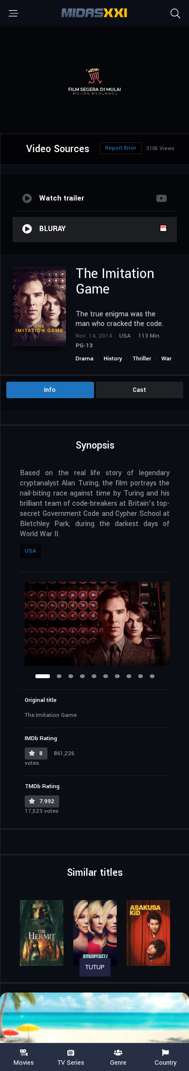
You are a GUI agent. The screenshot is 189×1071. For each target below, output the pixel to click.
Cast (139, 390)
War (166, 359)
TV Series (71, 1062)
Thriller (141, 359)
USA (30, 551)
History (113, 359)
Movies (24, 1062)
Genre (118, 1062)
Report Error (120, 148)
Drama (85, 359)
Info (50, 390)
